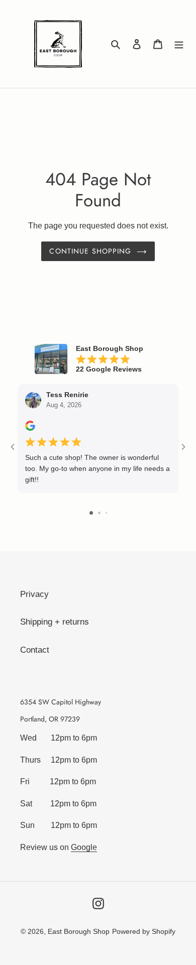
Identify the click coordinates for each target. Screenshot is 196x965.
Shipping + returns (54, 622)
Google (84, 847)
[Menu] (178, 44)
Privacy (34, 594)
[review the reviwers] (30, 428)
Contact (34, 650)
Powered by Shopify (143, 931)
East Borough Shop (79, 931)
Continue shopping (90, 251)
